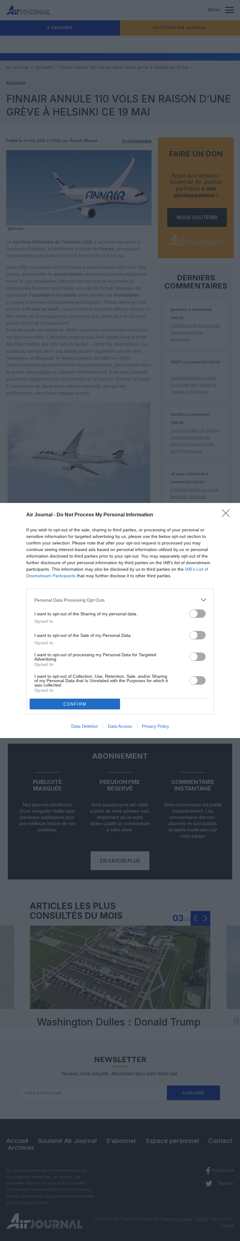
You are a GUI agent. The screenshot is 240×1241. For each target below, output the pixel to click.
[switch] (197, 613)
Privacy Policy (155, 726)
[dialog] (120, 620)
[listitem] (120, 600)
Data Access (120, 726)
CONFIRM (75, 704)
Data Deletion (84, 726)
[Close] (228, 515)
